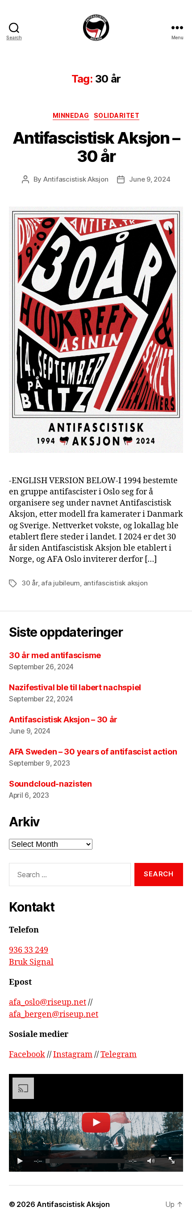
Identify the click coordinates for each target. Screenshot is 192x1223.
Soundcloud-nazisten (50, 783)
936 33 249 (28, 950)
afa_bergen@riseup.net (53, 1014)
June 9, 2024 (149, 179)
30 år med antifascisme (55, 655)
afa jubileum (60, 583)
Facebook (27, 1054)
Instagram (72, 1054)
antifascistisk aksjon (115, 583)
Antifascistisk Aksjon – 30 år (96, 147)
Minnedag (71, 115)
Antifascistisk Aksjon (76, 179)
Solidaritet (117, 115)
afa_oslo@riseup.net (47, 1002)
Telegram (118, 1054)
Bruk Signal (31, 962)
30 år (29, 583)
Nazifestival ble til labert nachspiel (76, 687)
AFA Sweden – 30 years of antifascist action (93, 751)
